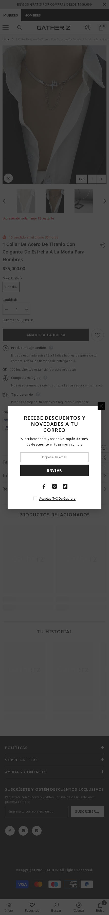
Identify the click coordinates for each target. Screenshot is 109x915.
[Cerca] (101, 406)
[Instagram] (54, 486)
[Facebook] (44, 486)
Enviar (54, 470)
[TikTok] (65, 486)
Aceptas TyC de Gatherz (57, 498)
